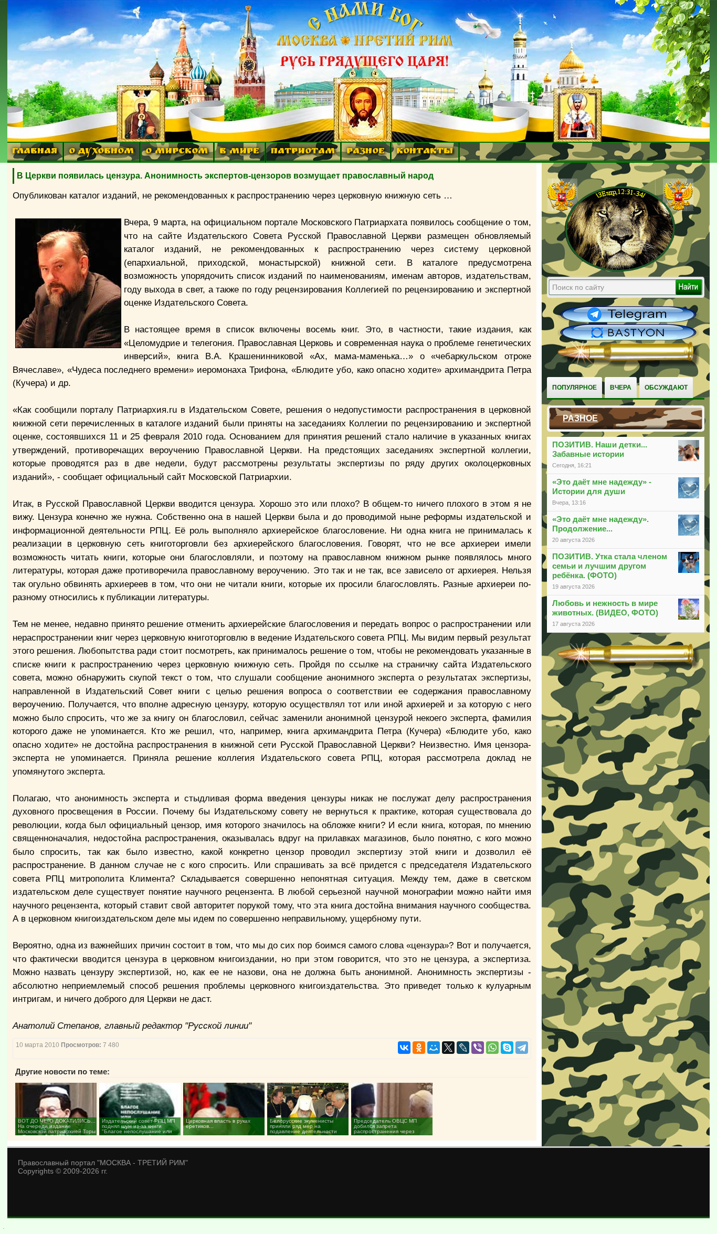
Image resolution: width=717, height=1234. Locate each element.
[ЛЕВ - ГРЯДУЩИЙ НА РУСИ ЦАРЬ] (620, 269)
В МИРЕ (239, 152)
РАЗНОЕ (365, 152)
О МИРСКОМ (176, 152)
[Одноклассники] (419, 1047)
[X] (448, 1047)
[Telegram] (521, 1047)
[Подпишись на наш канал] (628, 321)
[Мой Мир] (433, 1047)
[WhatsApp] (492, 1047)
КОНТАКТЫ (424, 152)
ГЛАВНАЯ (34, 152)
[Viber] (477, 1047)
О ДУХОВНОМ (101, 152)
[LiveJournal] (463, 1047)
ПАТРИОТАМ (303, 152)
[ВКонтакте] (404, 1047)
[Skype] (507, 1047)
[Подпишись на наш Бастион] (628, 339)
